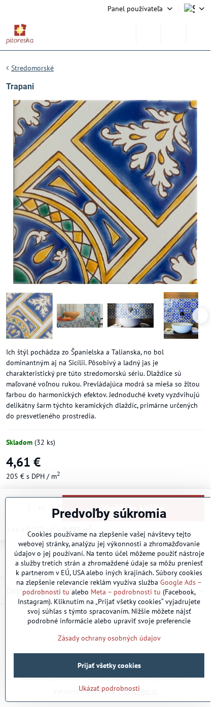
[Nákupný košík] (173, 34)
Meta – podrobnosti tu (126, 591)
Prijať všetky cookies (109, 665)
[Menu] (198, 34)
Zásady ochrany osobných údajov (109, 638)
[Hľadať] (148, 34)
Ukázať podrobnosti (109, 688)
